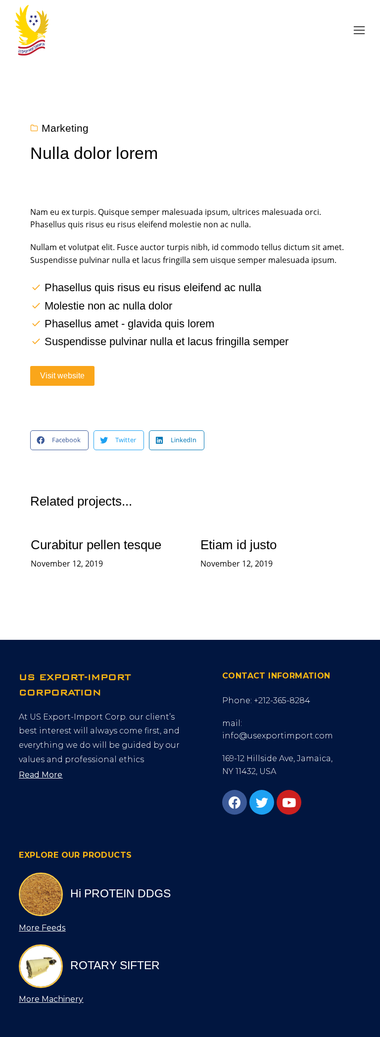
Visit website (62, 375)
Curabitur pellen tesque (96, 544)
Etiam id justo (238, 544)
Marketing (65, 128)
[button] (359, 30)
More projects (313, 589)
